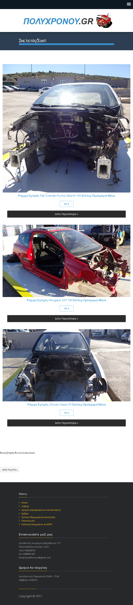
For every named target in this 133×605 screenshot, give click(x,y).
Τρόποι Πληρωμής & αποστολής (38, 517)
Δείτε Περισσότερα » (66, 214)
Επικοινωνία (28, 520)
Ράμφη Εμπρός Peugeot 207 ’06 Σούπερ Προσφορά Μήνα (66, 300)
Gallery (25, 506)
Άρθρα (24, 513)
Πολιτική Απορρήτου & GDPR (36, 524)
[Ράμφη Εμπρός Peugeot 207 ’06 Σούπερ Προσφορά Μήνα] (66, 261)
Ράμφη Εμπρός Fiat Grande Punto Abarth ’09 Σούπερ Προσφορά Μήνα (66, 195)
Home (24, 502)
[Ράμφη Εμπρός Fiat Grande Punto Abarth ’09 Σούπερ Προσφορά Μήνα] (66, 128)
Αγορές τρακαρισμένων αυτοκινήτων (41, 509)
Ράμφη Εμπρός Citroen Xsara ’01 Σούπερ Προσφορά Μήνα (66, 404)
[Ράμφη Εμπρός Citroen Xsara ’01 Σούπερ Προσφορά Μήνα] (66, 365)
